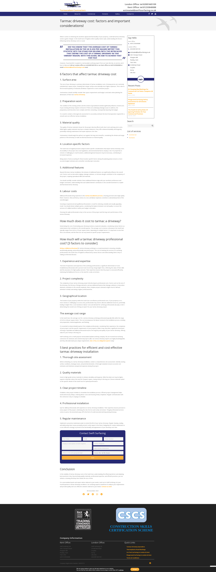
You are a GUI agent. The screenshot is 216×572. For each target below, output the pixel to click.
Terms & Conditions (133, 558)
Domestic (132, 138)
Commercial (132, 135)
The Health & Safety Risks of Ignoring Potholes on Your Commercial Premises (138, 112)
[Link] (73, 4)
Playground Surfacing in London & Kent (139, 555)
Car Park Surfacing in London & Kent (138, 552)
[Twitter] (213, 366)
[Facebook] (213, 360)
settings (121, 570)
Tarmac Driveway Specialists (136, 547)
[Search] (152, 125)
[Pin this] (93, 494)
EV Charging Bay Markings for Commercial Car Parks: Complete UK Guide (140, 91)
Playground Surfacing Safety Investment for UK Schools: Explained (138, 102)
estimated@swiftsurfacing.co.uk (139, 10)
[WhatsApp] (213, 372)
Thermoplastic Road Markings (136, 549)
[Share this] (84, 494)
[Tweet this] (88, 494)
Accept (135, 569)
